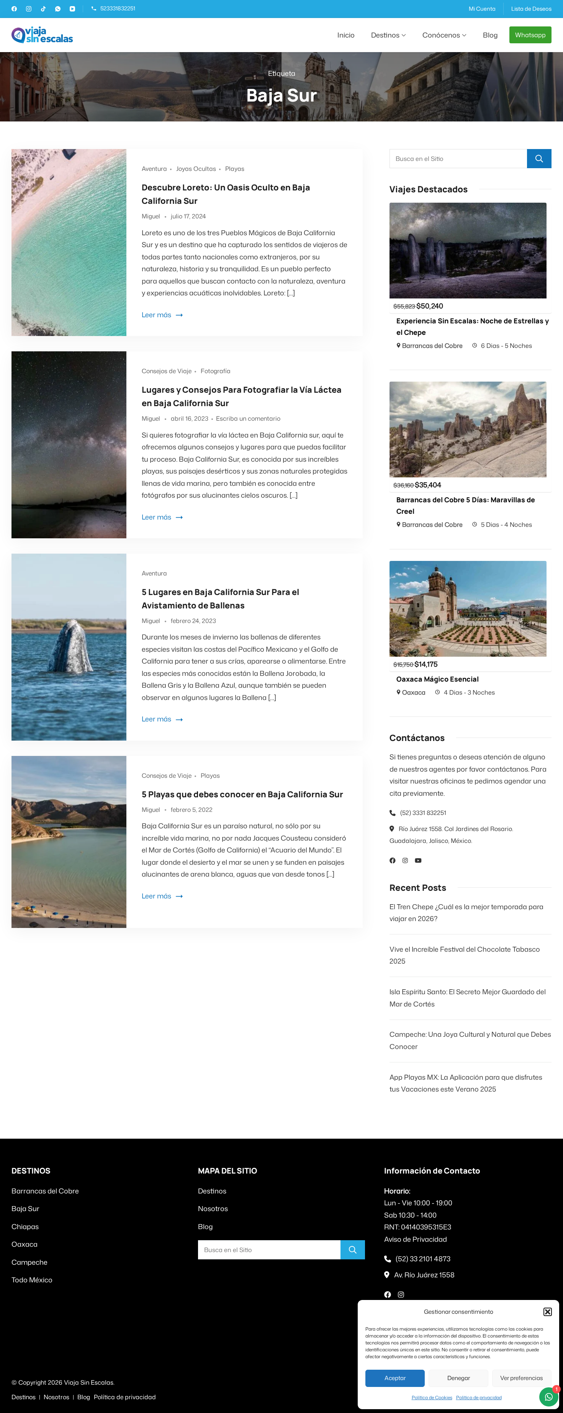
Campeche (29, 1262)
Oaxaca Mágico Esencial (437, 679)
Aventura (154, 168)
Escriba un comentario (248, 418)
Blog (490, 35)
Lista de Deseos (531, 9)
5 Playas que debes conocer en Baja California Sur (242, 794)
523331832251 (117, 8)
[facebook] (14, 9)
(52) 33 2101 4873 (423, 1259)
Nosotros (213, 1208)
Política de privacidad (479, 1397)
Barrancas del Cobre (432, 345)
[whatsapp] (58, 9)
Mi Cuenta (482, 9)
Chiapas (25, 1226)
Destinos (385, 35)
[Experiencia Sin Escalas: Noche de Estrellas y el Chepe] (468, 208)
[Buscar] (352, 1249)
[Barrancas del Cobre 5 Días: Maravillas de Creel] (468, 387)
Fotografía (216, 371)
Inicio (346, 35)
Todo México (31, 1280)
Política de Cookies (432, 1397)
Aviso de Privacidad (415, 1239)
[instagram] (28, 9)
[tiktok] (43, 9)
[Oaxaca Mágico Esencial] (468, 567)
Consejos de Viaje (166, 371)
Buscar (539, 158)
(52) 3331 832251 (423, 812)
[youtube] (72, 9)
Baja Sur (25, 1208)
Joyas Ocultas (196, 168)
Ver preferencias (521, 1378)
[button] (548, 1312)
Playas (234, 168)
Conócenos (441, 35)
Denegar (458, 1378)
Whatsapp (530, 35)
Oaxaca (414, 692)
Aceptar (395, 1378)
